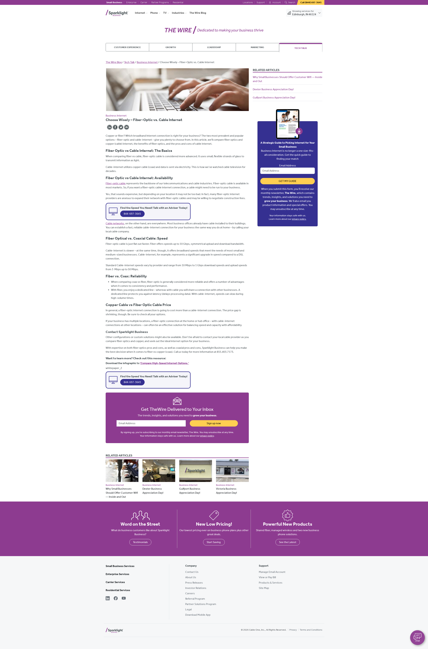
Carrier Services (115, 582)
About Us (190, 577)
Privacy (293, 629)
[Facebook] (116, 598)
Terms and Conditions (311, 629)
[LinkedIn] (108, 598)
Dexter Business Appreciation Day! (273, 89)
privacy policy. (299, 219)
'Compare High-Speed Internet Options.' (164, 363)
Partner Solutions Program (200, 604)
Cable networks (115, 223)
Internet (140, 12)
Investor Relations (195, 588)
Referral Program (195, 598)
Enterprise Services (117, 574)
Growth (171, 47)
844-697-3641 (132, 213)
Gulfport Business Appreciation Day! (274, 97)
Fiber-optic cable (116, 183)
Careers (190, 593)
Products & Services (270, 582)
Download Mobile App (197, 614)
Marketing (257, 47)
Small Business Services (120, 566)
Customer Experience (127, 47)
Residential (178, 2)
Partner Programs (160, 2)
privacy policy (207, 435)
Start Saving (214, 542)
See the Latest (287, 542)
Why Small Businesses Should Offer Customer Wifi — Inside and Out (122, 492)
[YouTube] (124, 598)
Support (261, 2)
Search (291, 2)
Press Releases (194, 582)
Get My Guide (287, 181)
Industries (178, 12)
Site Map (264, 588)
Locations (248, 2)
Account (276, 2)
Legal (188, 609)
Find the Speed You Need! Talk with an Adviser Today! (153, 207)
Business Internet (147, 62)
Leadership (214, 47)
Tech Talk (300, 48)
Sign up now (214, 423)
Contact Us (191, 572)
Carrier (143, 2)
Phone (154, 12)
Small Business (114, 2)
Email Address (287, 165)
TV (165, 12)
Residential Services (118, 590)
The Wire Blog (197, 12)
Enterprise (131, 2)
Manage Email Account (272, 572)
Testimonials (140, 542)
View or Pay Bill (267, 577)
